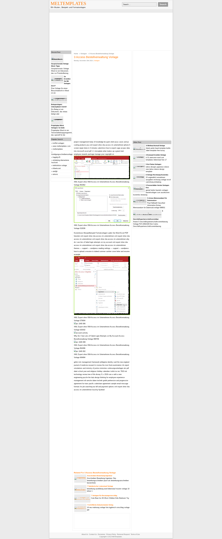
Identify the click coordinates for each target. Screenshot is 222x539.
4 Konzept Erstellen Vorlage (156, 155)
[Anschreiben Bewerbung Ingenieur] (80, 478)
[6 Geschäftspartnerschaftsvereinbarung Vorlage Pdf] (147, 215)
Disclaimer (101, 534)
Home (76, 54)
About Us (85, 534)
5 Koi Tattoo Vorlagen (153, 164)
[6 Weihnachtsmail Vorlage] (139, 150)
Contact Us (93, 534)
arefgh (55, 171)
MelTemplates (68, 3)
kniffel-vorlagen (58, 143)
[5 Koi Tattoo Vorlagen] (139, 166)
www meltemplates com (62, 146)
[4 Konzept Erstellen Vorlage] (139, 157)
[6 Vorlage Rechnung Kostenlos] (139, 177)
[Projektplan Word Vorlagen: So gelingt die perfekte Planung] (57, 119)
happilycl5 (56, 157)
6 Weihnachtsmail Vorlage (155, 146)
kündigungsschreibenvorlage (61, 154)
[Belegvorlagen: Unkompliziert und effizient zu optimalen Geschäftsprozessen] (59, 100)
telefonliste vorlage (60, 165)
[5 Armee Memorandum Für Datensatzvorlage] (139, 202)
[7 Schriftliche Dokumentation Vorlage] (80, 509)
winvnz (55, 174)
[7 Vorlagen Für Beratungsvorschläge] (82, 499)
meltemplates (58, 149)
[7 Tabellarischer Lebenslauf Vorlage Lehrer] (80, 490)
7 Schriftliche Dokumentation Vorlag (100, 505)
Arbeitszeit (57, 168)
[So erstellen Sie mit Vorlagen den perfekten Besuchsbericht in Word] (57, 80)
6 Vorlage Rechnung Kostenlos (157, 175)
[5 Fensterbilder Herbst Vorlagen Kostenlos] (139, 189)
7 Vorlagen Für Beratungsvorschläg (104, 495)
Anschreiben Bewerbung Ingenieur (99, 476)
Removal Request (123, 534)
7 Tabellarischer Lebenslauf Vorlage (100, 486)
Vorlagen (84, 54)
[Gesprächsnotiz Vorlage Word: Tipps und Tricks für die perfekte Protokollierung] (57, 59)
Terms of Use (135, 534)
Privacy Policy (111, 534)
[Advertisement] (111, 31)
